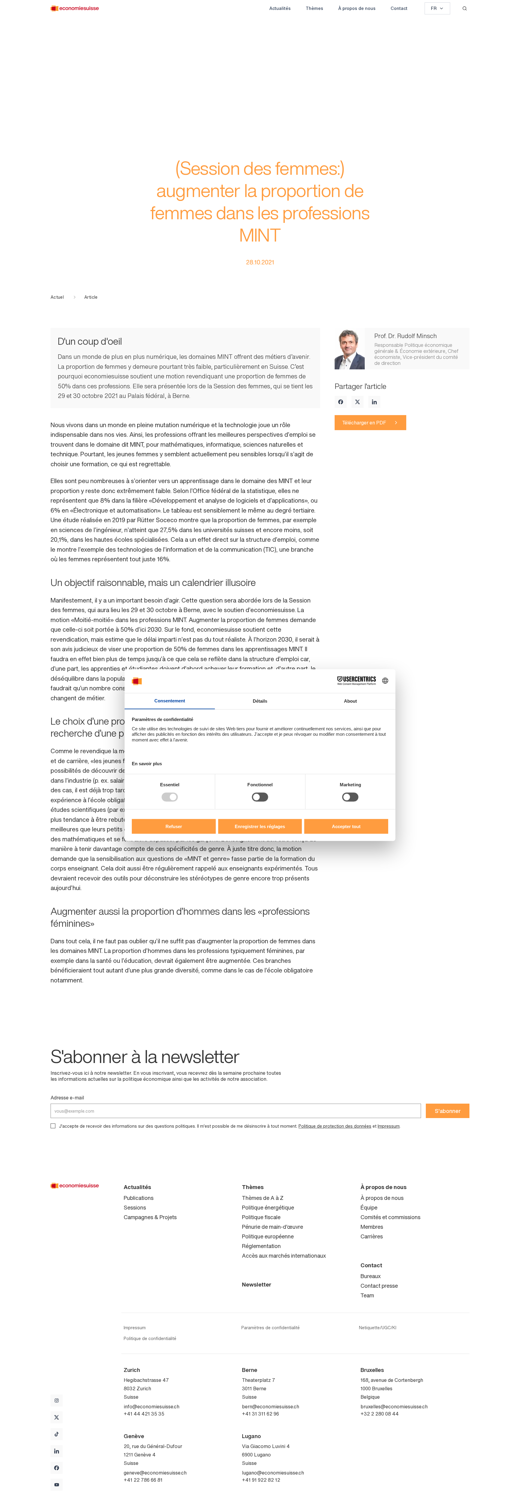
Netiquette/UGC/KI (377, 1328)
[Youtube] (57, 1485)
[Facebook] (341, 402)
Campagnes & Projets (150, 1217)
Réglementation (261, 1246)
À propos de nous (357, 8)
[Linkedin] (374, 402)
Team (367, 1295)
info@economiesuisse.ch (151, 1406)
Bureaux (371, 1276)
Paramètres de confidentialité (270, 1328)
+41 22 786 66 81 (143, 1480)
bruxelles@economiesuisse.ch (394, 1406)
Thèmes (314, 8)
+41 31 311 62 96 (260, 1413)
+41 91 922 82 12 (261, 1480)
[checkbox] (53, 1125)
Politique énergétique (268, 1207)
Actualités (280, 8)
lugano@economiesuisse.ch (273, 1472)
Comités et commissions (390, 1217)
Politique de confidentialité (150, 1339)
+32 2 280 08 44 (380, 1413)
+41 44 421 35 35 (144, 1413)
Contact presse (379, 1286)
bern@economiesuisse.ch (270, 1406)
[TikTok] (57, 1434)
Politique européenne (268, 1236)
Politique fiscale (261, 1217)
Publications (138, 1198)
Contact (399, 8)
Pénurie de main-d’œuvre (272, 1227)
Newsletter (256, 1284)
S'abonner (448, 1111)
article (91, 297)
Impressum (389, 1126)
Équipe (369, 1207)
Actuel (57, 297)
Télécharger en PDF (364, 422)
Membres (372, 1227)
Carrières (372, 1236)
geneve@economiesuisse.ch (155, 1472)
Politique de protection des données (335, 1126)
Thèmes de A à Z (262, 1198)
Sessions (135, 1207)
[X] (357, 402)
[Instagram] (57, 1400)
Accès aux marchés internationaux (284, 1255)
